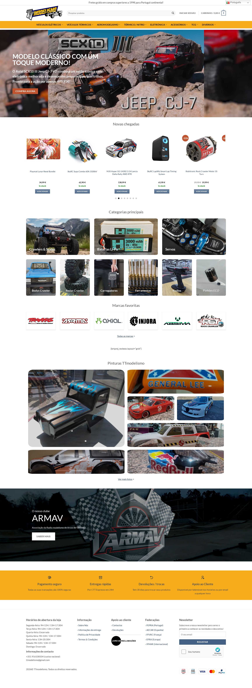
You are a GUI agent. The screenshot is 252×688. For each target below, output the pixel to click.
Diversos (208, 24)
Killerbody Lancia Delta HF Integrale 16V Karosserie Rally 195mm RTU (173, 174)
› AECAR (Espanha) (154, 630)
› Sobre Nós (82, 625)
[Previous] (8, 73)
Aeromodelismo (107, 24)
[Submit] (172, 13)
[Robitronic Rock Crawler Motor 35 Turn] (133, 149)
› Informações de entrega (89, 630)
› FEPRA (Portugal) (154, 625)
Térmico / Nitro (134, 24)
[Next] (243, 73)
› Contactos (116, 625)
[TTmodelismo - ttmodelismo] (44, 13)
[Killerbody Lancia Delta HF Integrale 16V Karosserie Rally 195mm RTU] (173, 149)
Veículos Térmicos (79, 24)
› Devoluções (117, 630)
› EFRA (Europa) (153, 639)
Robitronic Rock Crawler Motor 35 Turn (134, 172)
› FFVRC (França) (153, 634)
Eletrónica (157, 24)
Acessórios (178, 24)
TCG (193, 24)
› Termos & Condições (87, 639)
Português (235, 2)
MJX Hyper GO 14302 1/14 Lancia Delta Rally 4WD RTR (54, 172)
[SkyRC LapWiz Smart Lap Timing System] (94, 149)
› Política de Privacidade (88, 634)
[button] (187, 13)
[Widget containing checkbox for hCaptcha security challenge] (201, 651)
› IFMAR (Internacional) (156, 644)
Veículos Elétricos (48, 24)
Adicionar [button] (54, 191)
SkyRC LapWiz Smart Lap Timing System (94, 172)
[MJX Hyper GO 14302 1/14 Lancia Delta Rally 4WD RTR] (54, 149)
